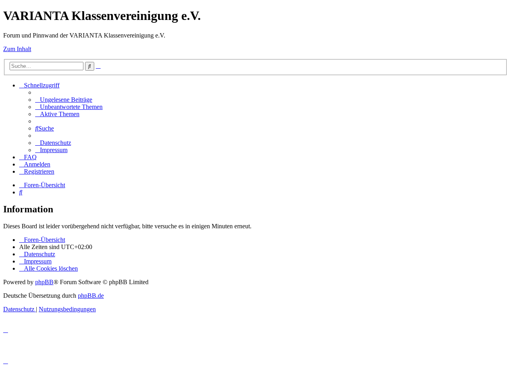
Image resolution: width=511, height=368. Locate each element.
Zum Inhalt (17, 49)
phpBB (44, 282)
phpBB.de (91, 295)
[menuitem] (63, 99)
